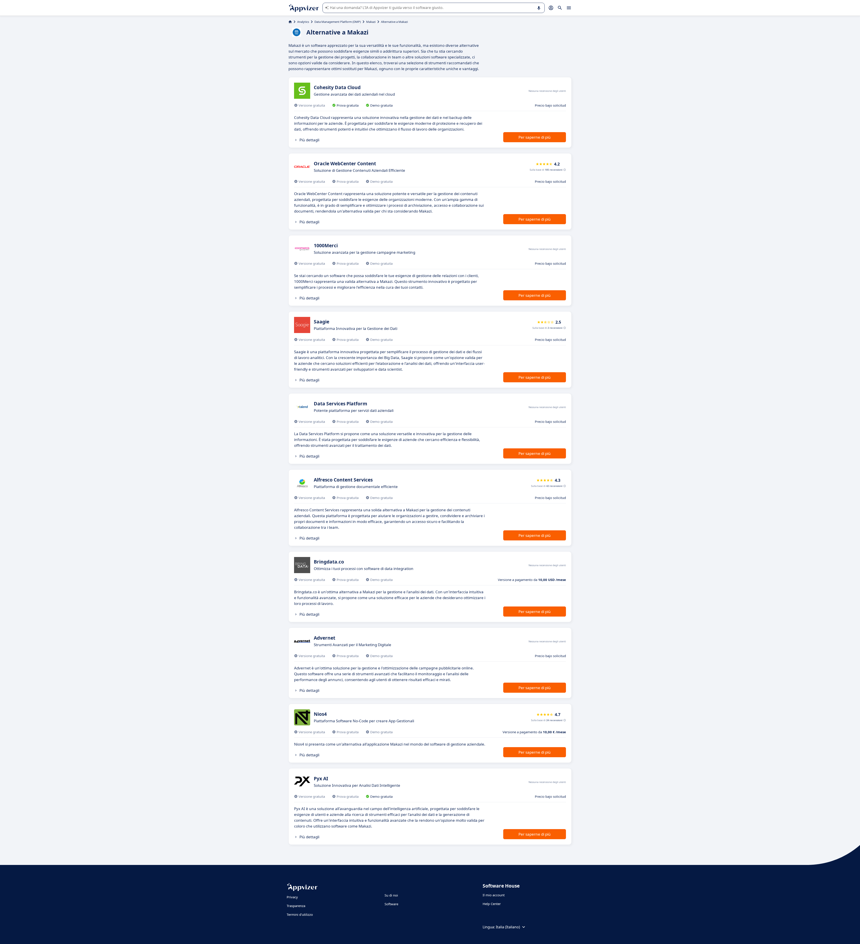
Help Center (492, 903)
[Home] (290, 21)
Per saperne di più (534, 137)
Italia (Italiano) (508, 927)
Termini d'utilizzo (300, 914)
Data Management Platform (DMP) (337, 22)
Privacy (292, 897)
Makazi (371, 22)
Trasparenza (296, 905)
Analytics (303, 22)
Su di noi (391, 895)
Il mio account (494, 895)
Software (391, 904)
